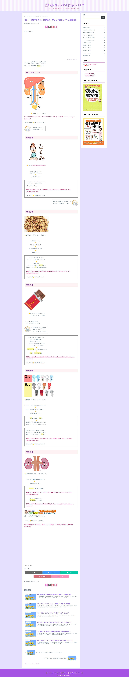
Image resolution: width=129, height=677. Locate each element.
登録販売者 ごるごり (90, 76)
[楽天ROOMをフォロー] (55, 27)
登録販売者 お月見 (89, 74)
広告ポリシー (65, 673)
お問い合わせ (72, 673)
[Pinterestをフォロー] (52, 27)
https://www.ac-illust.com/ (39, 165)
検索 (84, 15)
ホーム (48, 673)
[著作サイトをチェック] (46, 27)
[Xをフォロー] (49, 27)
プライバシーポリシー (56, 673)
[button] (60, 576)
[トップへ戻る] (127, 675)
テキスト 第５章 (29, 565)
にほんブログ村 (92, 64)
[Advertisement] (51, 45)
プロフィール (79, 673)
